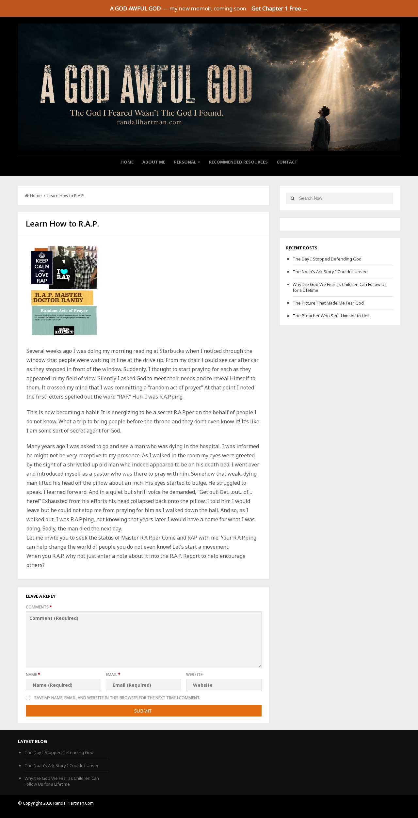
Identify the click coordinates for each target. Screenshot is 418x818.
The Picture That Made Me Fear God (328, 303)
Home (127, 162)
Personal (185, 162)
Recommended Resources (238, 162)
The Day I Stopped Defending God (327, 259)
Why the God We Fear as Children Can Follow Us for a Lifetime (61, 781)
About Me (153, 162)
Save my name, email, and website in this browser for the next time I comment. (117, 697)
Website (194, 674)
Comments (39, 607)
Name (33, 674)
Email (113, 674)
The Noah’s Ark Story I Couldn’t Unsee (330, 272)
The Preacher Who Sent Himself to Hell (331, 316)
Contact (287, 162)
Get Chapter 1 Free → (279, 8)
